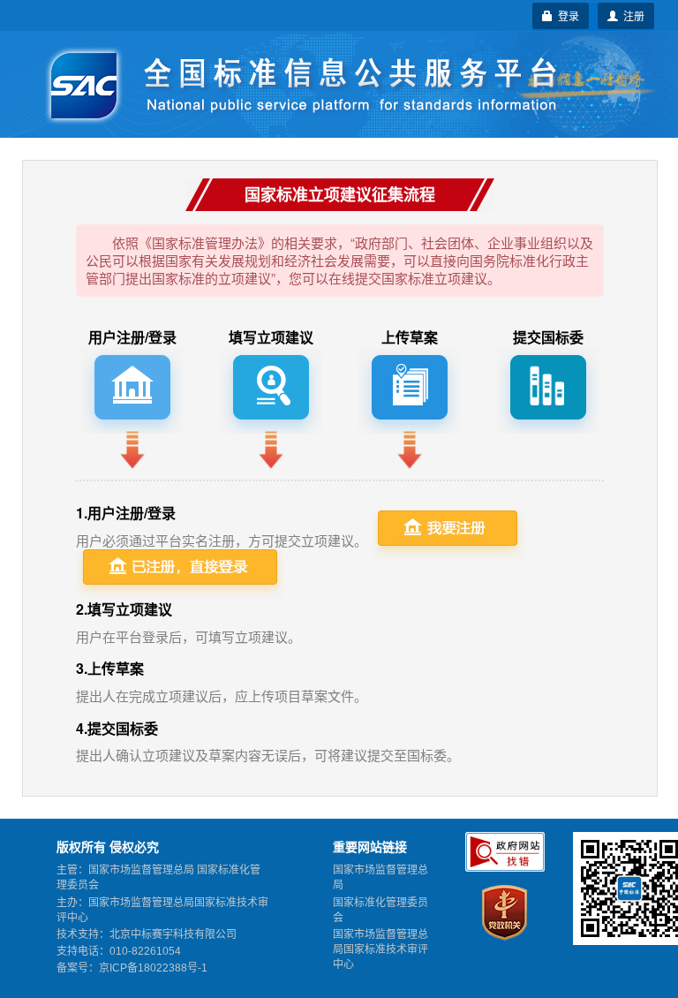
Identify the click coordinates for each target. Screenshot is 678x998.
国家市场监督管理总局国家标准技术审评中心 (380, 949)
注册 (631, 15)
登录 (566, 15)
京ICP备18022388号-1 (153, 968)
